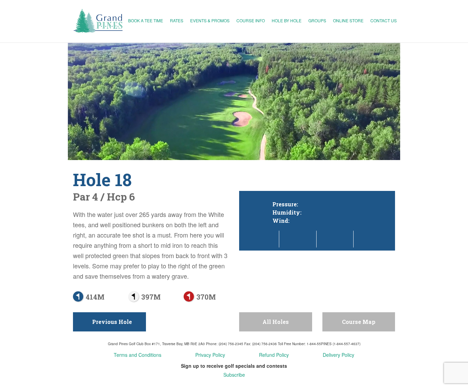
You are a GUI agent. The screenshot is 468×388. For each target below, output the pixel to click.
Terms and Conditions (137, 354)
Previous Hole (111, 321)
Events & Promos (210, 20)
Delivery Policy (338, 354)
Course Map (358, 321)
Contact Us (383, 20)
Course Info (250, 20)
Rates (176, 20)
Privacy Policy (210, 354)
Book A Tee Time (145, 20)
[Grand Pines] (98, 21)
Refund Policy (274, 354)
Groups (317, 20)
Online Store (348, 20)
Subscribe (234, 374)
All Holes (275, 321)
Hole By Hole (286, 20)
